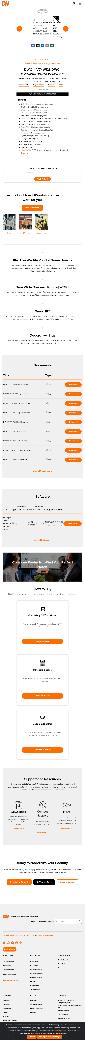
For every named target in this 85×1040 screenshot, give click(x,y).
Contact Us (51, 85)
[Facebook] (4, 942)
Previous (19, 29)
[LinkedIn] (16, 942)
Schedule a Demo (42, 696)
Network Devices (36, 977)
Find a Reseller (24, 85)
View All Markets (32, 208)
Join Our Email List (10, 935)
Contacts (33, 1000)
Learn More (17, 829)
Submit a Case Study (44, 935)
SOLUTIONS (8, 955)
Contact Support (67, 882)
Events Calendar (63, 960)
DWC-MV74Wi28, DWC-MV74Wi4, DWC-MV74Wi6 (42, 64)
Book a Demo (9, 949)
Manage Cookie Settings (49, 1037)
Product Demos (9, 975)
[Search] (74, 3)
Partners (33, 1012)
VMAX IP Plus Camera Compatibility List (70, 1006)
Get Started (42, 572)
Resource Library (64, 1018)
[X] (12, 942)
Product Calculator (9, 961)
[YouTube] (8, 942)
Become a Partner (42, 750)
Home (37, 60)
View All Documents (41, 471)
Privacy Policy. (61, 1031)
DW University (63, 1014)
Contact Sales (45, 882)
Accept (31, 1037)
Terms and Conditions (10, 1020)
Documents (41, 169)
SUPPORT (62, 996)
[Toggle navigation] (80, 3)
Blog (59, 968)
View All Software (41, 540)
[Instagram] (20, 942)
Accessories (7, 965)
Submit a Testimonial (26, 935)
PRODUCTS (35, 955)
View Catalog (35, 989)
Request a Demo (38, 85)
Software (53, 169)
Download (73, 384)
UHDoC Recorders (36, 973)
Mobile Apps (34, 985)
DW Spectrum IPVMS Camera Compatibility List (68, 1002)
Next (66, 29)
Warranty (6, 1016)
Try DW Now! (42, 179)
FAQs (61, 85)
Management (7, 1008)
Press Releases (63, 964)
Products (45, 60)
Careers (5, 1012)
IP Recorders (34, 965)
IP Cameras (34, 961)
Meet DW (6, 1000)
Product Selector (8, 969)
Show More (25, 153)
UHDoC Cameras (36, 969)
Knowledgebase (63, 1010)
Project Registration (37, 1008)
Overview (30, 169)
